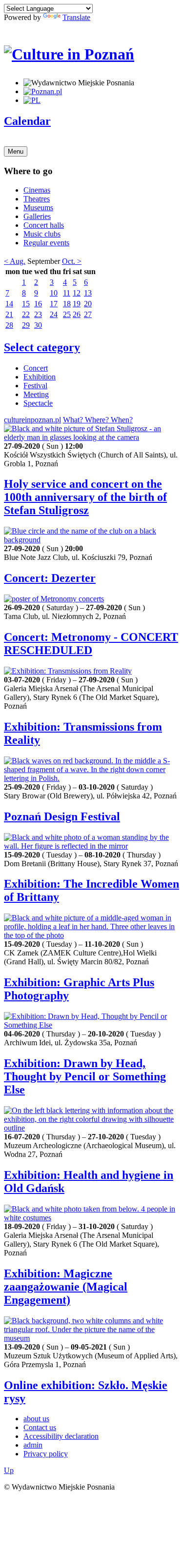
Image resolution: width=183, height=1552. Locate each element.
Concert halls (43, 225)
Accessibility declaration (61, 1436)
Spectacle (38, 403)
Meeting (36, 394)
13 (88, 293)
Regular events (46, 243)
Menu (15, 151)
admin (32, 1445)
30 (38, 325)
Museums (38, 207)
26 (77, 314)
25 (67, 314)
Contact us (39, 1427)
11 (66, 293)
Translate (76, 17)
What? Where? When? (98, 420)
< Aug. (14, 261)
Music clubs (42, 234)
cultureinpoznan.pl (32, 420)
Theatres (36, 199)
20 (88, 303)
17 (54, 303)
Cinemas (36, 190)
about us (36, 1418)
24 (54, 314)
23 (38, 314)
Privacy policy (45, 1454)
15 (26, 303)
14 (9, 303)
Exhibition (39, 377)
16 (38, 303)
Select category (42, 347)
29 (26, 325)
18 (67, 303)
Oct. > (71, 261)
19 (77, 303)
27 (88, 314)
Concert (35, 368)
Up (9, 1470)
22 (26, 314)
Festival (35, 385)
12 (77, 293)
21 (9, 314)
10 (54, 293)
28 (9, 325)
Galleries (37, 216)
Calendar (27, 121)
